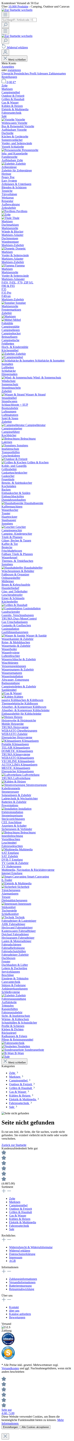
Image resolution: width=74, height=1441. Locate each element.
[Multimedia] (10, 849)
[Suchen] (5, 25)
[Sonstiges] (9, 445)
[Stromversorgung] (14, 785)
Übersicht (8, 73)
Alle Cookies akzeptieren (35, 1427)
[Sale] (6, 1056)
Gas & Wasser (17, 1215)
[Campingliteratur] (13, 425)
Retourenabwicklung (21, 1289)
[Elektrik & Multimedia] (16, 883)
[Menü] (5, 15)
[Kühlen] (8, 696)
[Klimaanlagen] (12, 740)
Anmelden (8, 66)
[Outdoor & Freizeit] (14, 459)
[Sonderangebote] (13, 1049)
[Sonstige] (9, 302)
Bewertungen (17, 1317)
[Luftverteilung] (12, 774)
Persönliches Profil (25, 73)
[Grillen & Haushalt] (14, 605)
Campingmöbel (18, 1205)
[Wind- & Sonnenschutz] (17, 377)
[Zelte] (6, 214)
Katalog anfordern (20, 1314)
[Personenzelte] (12, 150)
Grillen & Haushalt (20, 1212)
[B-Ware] (8, 1053)
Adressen (43, 73)
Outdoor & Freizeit (20, 1208)
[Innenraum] (10, 903)
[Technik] (8, 917)
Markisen (14, 1202)
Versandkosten (10, 1368)
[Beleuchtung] (11, 438)
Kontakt (14, 1307)
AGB (12, 1260)
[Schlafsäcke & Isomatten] (18, 360)
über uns (14, 1310)
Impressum (15, 1257)
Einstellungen (10, 1427)
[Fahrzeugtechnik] (13, 1043)
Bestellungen (9, 76)
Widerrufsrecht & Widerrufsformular (31, 1247)
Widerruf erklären (19, 1250)
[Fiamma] (8, 265)
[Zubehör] (9, 163)
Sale (11, 1229)
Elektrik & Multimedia (22, 1222)
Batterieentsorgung (20, 1285)
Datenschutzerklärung (22, 1254)
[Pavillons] (9, 211)
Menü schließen (17, 59)
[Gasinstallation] (12, 608)
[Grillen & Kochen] (14, 462)
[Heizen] (8, 717)
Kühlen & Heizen (19, 1219)
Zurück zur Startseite (14, 1145)
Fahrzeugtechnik (19, 1225)
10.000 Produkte (18, 6)
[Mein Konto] (5, 52)
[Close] (5, 1436)
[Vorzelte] (8, 119)
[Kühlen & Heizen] (14, 781)
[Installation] (10, 808)
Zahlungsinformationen (23, 1278)
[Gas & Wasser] (12, 693)
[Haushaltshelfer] (13, 567)
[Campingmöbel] (12, 357)
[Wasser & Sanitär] (14, 635)
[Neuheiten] (10, 1046)
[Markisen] (9, 316)
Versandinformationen (22, 1282)
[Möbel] (7, 319)
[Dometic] (9, 248)
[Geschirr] (9, 526)
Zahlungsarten (57, 73)
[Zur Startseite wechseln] (17, 10)
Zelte (12, 1198)
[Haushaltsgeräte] (13, 503)
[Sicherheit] (9, 886)
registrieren (14, 70)
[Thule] (7, 218)
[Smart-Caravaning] (14, 876)
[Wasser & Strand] (13, 394)
